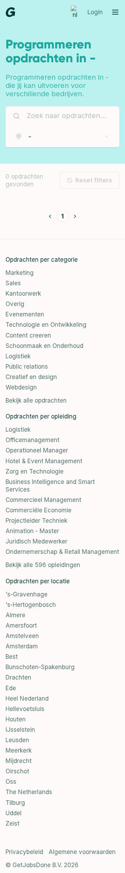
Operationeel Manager (37, 450)
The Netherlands (29, 792)
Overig (15, 303)
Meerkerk (19, 750)
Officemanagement (32, 439)
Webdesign (21, 387)
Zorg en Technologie (35, 471)
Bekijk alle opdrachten (36, 400)
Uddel (14, 813)
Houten (16, 719)
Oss (11, 781)
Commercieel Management (43, 499)
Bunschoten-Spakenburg (40, 667)
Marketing (20, 272)
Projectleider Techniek (36, 520)
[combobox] (62, 136)
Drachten (18, 677)
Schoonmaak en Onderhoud (44, 345)
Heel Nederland (27, 698)
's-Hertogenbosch (31, 604)
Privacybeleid (24, 851)
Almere (15, 615)
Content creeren (28, 335)
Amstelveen (22, 635)
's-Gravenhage (27, 594)
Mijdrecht (19, 760)
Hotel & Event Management (44, 461)
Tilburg (15, 802)
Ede (11, 688)
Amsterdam (22, 646)
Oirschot (17, 771)
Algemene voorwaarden (82, 851)
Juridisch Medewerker (36, 541)
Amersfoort (21, 625)
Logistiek (18, 356)
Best (12, 656)
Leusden (17, 740)
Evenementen (25, 314)
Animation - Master (32, 531)
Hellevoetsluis (25, 708)
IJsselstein (20, 729)
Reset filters (93, 180)
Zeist (12, 823)
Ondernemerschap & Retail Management (62, 551)
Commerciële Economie (39, 510)
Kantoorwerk (23, 293)
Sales (13, 283)
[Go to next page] (75, 216)
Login (95, 12)
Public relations (27, 366)
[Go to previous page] (50, 216)
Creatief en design (31, 377)
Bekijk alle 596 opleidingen (43, 564)
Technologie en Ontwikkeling (46, 324)
